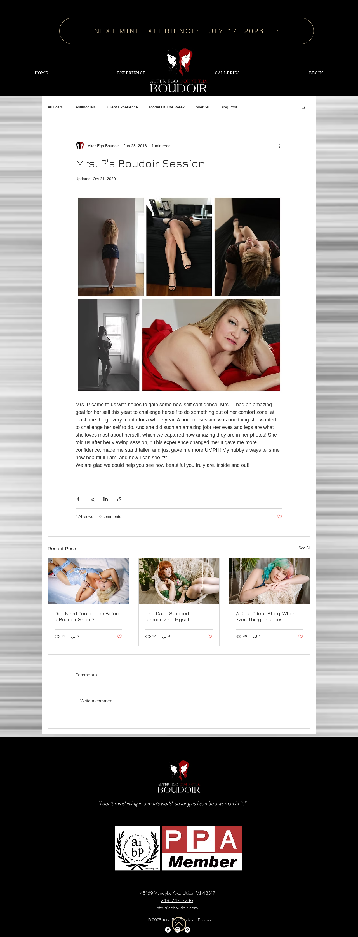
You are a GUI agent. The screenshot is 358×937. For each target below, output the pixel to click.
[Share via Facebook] (78, 499)
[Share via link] (119, 499)
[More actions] (279, 145)
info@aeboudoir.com (177, 907)
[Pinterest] (187, 930)
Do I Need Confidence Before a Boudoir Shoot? (88, 616)
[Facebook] (168, 930)
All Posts (55, 107)
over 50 (202, 107)
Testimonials (85, 107)
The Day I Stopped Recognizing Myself (168, 616)
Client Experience (122, 107)
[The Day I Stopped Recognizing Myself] (179, 581)
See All (304, 548)
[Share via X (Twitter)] (92, 499)
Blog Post (228, 107)
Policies (204, 920)
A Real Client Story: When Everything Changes (266, 616)
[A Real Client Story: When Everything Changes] (269, 581)
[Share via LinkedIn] (105, 499)
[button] (227, 73)
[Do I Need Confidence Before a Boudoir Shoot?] (88, 581)
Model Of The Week (167, 107)
